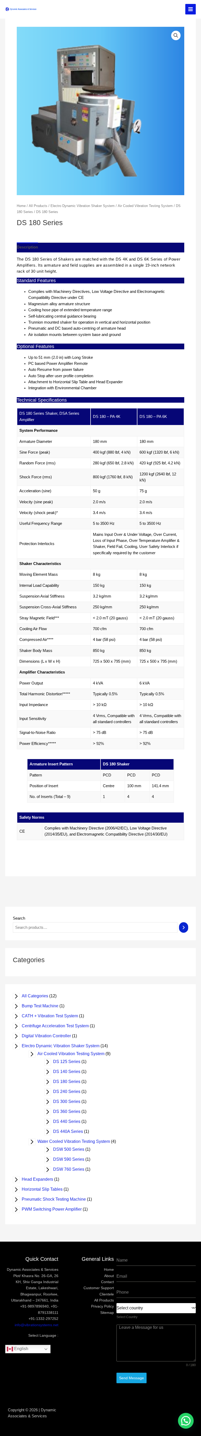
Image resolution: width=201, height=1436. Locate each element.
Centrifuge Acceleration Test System (59, 1026)
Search (19, 918)
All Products (38, 206)
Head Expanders (41, 1179)
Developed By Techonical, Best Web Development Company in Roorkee (100, 1416)
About (109, 1276)
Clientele (106, 1294)
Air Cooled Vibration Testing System (74, 1053)
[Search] (183, 927)
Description (27, 247)
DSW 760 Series (72, 1169)
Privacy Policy (102, 1306)
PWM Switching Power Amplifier (55, 1209)
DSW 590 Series (72, 1159)
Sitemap (107, 1313)
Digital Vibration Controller (50, 1036)
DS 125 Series (70, 1061)
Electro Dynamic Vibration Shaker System (64, 1046)
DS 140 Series (70, 1071)
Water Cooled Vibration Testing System (77, 1141)
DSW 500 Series (72, 1149)
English (20, 1348)
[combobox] (156, 1308)
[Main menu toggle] (190, 9)
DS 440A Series (71, 1131)
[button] (186, 1421)
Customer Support (98, 1288)
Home (21, 206)
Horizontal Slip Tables (46, 1189)
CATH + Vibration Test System (53, 1016)
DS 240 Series (70, 1091)
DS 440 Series (70, 1121)
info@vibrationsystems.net (36, 1325)
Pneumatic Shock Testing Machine (57, 1199)
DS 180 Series (70, 1081)
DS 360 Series (70, 1111)
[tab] (27, 247)
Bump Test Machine (43, 1006)
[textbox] (154, 1308)
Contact (107, 1282)
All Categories (38, 996)
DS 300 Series (70, 1101)
